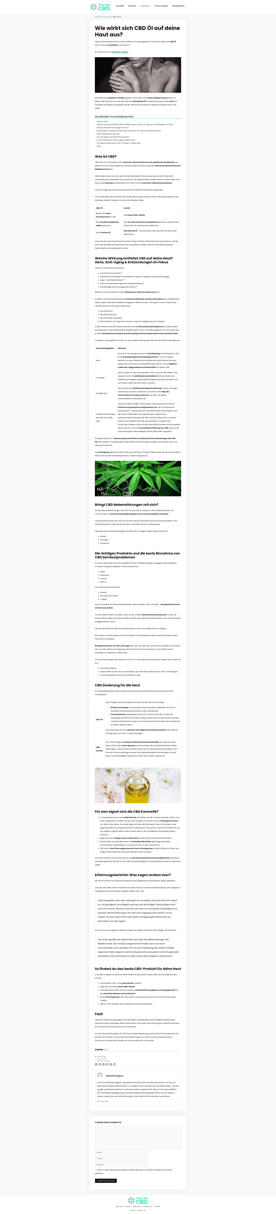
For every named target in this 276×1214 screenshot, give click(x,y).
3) (143, 283)
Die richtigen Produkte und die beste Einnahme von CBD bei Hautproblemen (129, 130)
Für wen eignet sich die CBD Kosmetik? (113, 137)
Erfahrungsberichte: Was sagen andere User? (116, 140)
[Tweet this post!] (100, 1065)
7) (130, 410)
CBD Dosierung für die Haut (108, 134)
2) (123, 279)
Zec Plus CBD (102, 1059)
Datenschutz (148, 1206)
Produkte (132, 6)
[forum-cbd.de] (100, 7)
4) (136, 286)
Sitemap (157, 1206)
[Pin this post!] (107, 1065)
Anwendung (145, 6)
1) (121, 273)
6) (139, 403)
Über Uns (119, 1206)
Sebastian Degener (120, 52)
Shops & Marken (161, 6)
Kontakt (128, 1206)
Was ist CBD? (102, 121)
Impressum (137, 1206)
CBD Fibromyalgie (103, 1061)
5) (158, 356)
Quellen (99, 1049)
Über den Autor (103, 1101)
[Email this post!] (114, 1065)
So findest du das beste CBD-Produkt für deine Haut (118, 143)
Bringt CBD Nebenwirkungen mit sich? (113, 127)
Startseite (98, 17)
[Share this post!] (96, 1065)
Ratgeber (120, 6)
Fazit (99, 146)
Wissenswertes (178, 6)
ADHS (166, 276)
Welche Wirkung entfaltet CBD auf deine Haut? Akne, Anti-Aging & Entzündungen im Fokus (135, 124)
